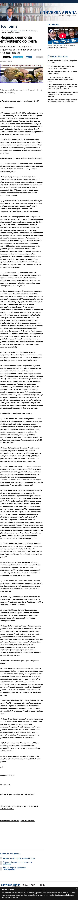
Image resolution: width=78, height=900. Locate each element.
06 (29, 31)
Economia (9, 26)
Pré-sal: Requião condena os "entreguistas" (14, 868)
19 (31, 31)
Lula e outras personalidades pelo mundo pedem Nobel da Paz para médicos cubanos (63, 94)
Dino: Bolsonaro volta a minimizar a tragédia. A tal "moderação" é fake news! (61, 79)
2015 (26, 31)
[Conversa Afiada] (39, 20)
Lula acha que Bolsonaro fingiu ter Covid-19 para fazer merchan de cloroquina (63, 101)
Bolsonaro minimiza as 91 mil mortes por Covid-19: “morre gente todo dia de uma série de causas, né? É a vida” (62, 87)
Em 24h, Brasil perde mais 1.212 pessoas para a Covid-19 (62, 73)
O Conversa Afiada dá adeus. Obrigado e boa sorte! (62, 62)
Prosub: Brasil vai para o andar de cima (19, 858)
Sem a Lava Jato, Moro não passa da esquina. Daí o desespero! (61, 46)
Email (29, 57)
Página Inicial (13, 31)
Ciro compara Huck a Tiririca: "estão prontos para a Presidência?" (61, 67)
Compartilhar (19, 57)
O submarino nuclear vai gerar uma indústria (17, 863)
